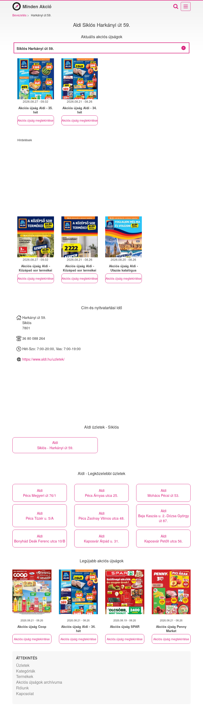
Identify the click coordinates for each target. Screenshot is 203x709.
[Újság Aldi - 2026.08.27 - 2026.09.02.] (35, 78)
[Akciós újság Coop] (31, 592)
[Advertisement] (101, 176)
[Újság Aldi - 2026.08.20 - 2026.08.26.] (123, 236)
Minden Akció (37, 6)
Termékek (24, 676)
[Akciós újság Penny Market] (171, 592)
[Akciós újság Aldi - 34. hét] (78, 592)
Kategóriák (25, 671)
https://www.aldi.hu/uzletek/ (43, 359)
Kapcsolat (25, 693)
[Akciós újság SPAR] (124, 592)
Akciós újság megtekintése (35, 120)
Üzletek (22, 665)
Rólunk (22, 688)
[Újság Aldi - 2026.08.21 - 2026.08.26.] (79, 78)
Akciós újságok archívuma (39, 682)
